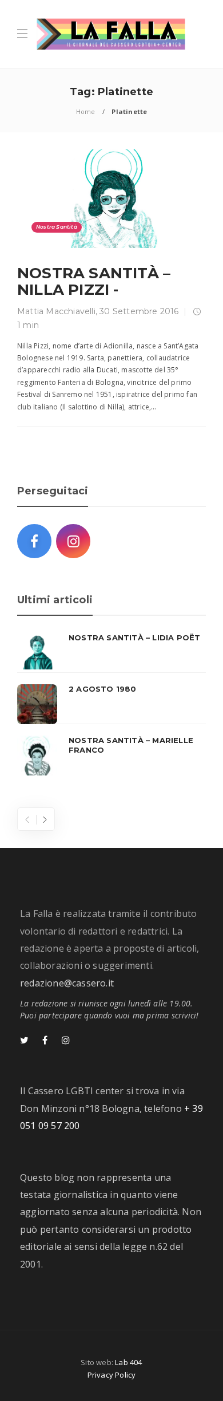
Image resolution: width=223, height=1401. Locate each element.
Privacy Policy (111, 1375)
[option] (111, 704)
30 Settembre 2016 (138, 311)
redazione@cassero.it (67, 983)
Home (85, 111)
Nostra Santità (56, 227)
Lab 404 (128, 1362)
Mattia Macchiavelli (56, 311)
